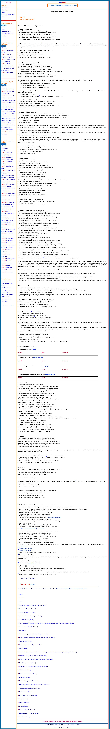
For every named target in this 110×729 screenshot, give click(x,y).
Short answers (7, 157)
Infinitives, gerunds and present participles (29, 684)
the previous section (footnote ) (29, 528)
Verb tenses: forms (8, 179)
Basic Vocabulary (6, 31)
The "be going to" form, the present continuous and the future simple (8, 125)
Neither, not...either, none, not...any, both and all (8, 213)
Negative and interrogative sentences (27, 605)
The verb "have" (8, 95)
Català (3, 12)
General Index (5, 7)
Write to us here (6, 281)
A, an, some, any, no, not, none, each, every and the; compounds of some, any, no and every (41, 652)
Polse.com (68, 721)
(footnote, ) (29, 563)
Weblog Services (6, 290)
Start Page (8, 2)
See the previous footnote (25, 548)
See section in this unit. (54, 517)
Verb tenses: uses (8, 184)
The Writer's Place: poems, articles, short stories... (62, 5)
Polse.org (74, 721)
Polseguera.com (61, 721)
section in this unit (22, 546)
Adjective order (23, 670)
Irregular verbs (7, 129)
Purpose (6, 260)
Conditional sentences (24, 688)
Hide (3, 16)
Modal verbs (7, 242)
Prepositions (7, 269)
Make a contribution (7, 299)
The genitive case (8, 193)
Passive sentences (23, 691)
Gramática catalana (8, 306)
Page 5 (40, 634)
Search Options (6, 292)
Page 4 (37, 634)
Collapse (3, 25)
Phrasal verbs (7, 272)
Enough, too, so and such (25, 663)
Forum (3, 27)
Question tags (7, 159)
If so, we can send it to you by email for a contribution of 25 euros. (72, 588)
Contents (4, 48)
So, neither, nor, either (24, 619)
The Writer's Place (6, 287)
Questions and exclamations (25, 616)
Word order (7, 263)
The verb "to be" (8, 89)
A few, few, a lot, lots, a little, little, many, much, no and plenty (7, 220)
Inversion (6, 265)
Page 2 (38, 605)
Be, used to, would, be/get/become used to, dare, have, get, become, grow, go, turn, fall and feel (41, 623)
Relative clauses (8, 238)
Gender (6, 200)
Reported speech (8, 258)
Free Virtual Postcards (7, 294)
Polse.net (80, 721)
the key (32, 584)
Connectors (7, 267)
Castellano (4, 10)
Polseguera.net (52, 721)
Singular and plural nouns (25, 644)
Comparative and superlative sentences (28, 666)
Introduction (5, 148)
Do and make (7, 240)
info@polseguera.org (75, 724)
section (41, 528)
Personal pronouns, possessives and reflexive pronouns (8, 189)
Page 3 (33, 634)
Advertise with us (6, 296)
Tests (3, 29)
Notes (3, 150)
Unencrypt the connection (8, 14)
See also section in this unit (26, 550)
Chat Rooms (5, 301)
